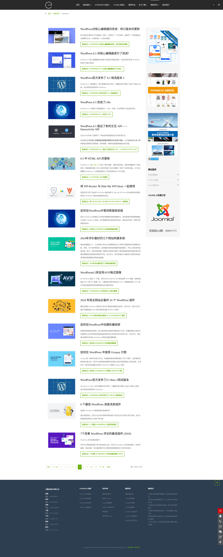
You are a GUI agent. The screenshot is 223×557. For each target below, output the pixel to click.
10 (91, 467)
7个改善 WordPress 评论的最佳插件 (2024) (105, 433)
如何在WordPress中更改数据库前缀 (101, 210)
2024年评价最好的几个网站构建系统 (102, 238)
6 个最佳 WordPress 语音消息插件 (100, 404)
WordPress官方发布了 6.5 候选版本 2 (102, 78)
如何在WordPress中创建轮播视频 (100, 324)
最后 (108, 467)
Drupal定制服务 (130, 507)
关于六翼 (142, 5)
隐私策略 (130, 547)
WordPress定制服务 (85, 494)
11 (96, 467)
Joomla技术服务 (130, 503)
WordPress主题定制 (85, 507)
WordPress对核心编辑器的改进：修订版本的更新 (110, 29)
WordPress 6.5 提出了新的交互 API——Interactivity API (103, 127)
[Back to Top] (217, 483)
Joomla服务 (118, 5)
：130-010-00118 (51, 502)
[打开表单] (220, 536)
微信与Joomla (106, 498)
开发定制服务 (153, 175)
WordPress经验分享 (108, 507)
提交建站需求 (106, 494)
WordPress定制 (102, 5)
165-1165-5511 (51, 530)
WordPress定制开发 (131, 512)
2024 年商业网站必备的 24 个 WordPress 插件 (107, 300)
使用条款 (137, 547)
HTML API (96, 165)
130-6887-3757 (51, 519)
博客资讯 (154, 5)
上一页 (55, 467)
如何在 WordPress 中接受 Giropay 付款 (103, 352)
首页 (78, 5)
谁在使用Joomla (107, 516)
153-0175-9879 (51, 513)
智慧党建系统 (129, 494)
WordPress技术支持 (85, 503)
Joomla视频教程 (107, 503)
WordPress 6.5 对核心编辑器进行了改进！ (105, 53)
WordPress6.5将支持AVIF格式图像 (100, 272)
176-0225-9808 (51, 507)
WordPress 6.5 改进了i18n (95, 102)
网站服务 (86, 5)
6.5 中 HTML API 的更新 (95, 158)
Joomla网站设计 (153, 185)
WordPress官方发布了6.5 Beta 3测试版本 (104, 380)
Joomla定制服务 (130, 498)
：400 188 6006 (51, 496)
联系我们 (165, 5)
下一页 (101, 467)
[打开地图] (220, 542)
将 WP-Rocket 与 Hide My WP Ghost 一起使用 (107, 186)
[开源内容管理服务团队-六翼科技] (48, 5)
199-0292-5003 (51, 524)
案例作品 (131, 5)
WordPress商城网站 (85, 498)
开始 (48, 467)
